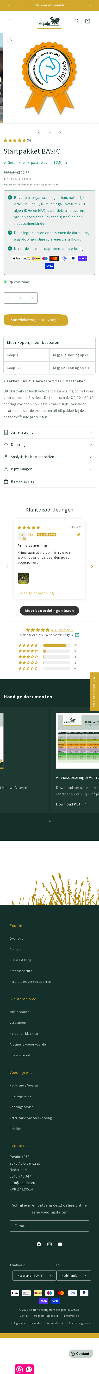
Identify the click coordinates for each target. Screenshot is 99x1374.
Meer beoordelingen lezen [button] (49, 610)
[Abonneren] (84, 1226)
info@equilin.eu (22, 1182)
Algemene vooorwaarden (29, 1044)
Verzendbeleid (56, 1323)
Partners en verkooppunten (30, 981)
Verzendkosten (12, 184)
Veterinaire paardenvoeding (31, 1118)
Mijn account (19, 1012)
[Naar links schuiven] (39, 132)
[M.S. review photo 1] (23, 578)
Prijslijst (16, 1129)
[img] (29, 527)
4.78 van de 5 (62, 630)
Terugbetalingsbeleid (45, 1315)
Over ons (16, 938)
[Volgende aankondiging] (90, 5)
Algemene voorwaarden (28, 1323)
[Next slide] (91, 566)
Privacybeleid (20, 1055)
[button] (9, 21)
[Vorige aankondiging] (9, 5)
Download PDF (68, 804)
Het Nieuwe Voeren (24, 1085)
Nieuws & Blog (20, 960)
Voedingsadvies (21, 1107)
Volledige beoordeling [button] (36, 593)
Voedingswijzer (21, 1096)
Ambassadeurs (21, 971)
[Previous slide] (7, 566)
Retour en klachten (24, 1033)
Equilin (33, 1309)
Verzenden (18, 1022)
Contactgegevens (79, 1323)
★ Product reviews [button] (94, 691)
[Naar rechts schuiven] (60, 132)
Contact (15, 949)
